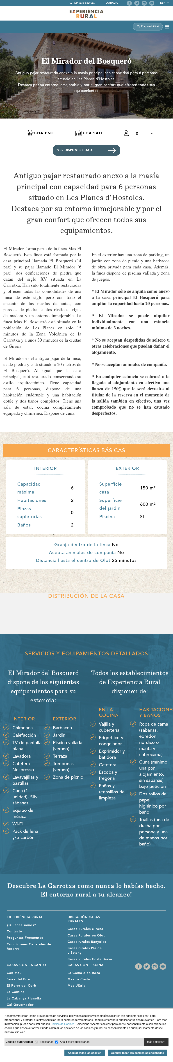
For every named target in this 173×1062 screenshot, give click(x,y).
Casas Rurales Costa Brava (90, 959)
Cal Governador (20, 1004)
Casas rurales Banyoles (87, 941)
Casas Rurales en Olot (86, 935)
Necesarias (46, 1041)
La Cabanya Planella (24, 998)
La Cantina (16, 992)
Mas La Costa (79, 979)
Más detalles (155, 1041)
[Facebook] (129, 3)
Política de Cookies (62, 1024)
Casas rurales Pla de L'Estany (85, 950)
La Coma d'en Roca (84, 973)
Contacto (112, 3)
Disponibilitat (150, 26)
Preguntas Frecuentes (25, 937)
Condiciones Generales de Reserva (29, 946)
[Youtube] (151, 3)
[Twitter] (136, 3)
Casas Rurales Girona (85, 929)
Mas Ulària (77, 985)
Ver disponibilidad (74, 150)
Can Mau (14, 973)
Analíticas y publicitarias (74, 1041)
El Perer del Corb (21, 985)
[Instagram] (144, 3)
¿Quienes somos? (21, 925)
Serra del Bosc (19, 979)
